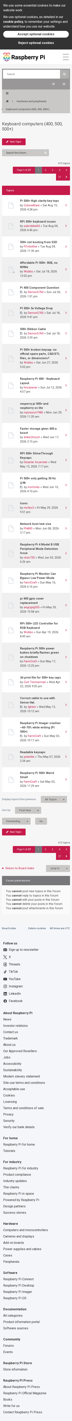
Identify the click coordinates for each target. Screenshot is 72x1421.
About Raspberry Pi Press (21, 1387)
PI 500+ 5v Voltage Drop (36, 308)
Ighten (32, 706)
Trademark (10, 1038)
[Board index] (7, 101)
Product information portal (21, 1322)
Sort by (16, 810)
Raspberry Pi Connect (18, 1279)
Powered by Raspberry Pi (21, 1200)
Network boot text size (35, 523)
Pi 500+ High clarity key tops (39, 200)
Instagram (16, 986)
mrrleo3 (29, 507)
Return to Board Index (20, 868)
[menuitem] (64, 84)
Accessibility (12, 1064)
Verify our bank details (19, 1127)
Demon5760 (36, 292)
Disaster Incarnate (35, 462)
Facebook (16, 1001)
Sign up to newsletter (24, 950)
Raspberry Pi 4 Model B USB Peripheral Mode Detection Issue (39, 549)
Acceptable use (14, 1089)
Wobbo (28, 271)
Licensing (10, 1102)
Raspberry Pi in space (18, 1193)
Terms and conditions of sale (23, 1108)
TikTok (13, 972)
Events (8, 1352)
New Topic (15, 141)
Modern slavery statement (21, 1076)
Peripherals (11, 1262)
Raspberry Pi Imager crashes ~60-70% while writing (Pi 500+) (40, 727)
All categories (13, 1315)
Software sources (15, 1328)
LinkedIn (15, 994)
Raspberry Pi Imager (17, 1292)
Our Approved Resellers (20, 1051)
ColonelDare (32, 205)
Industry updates (15, 1181)
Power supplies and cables (22, 1249)
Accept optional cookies (36, 34)
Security (9, 1121)
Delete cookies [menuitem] (37, 928)
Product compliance (17, 1174)
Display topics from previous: (29, 799)
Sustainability (12, 1070)
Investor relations (15, 1026)
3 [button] (52, 170)
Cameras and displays (18, 1236)
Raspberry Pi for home (19, 1144)
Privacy (8, 1114)
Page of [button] (24, 170)
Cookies (9, 1095)
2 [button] (45, 170)
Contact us (10, 1032)
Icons (24, 503)
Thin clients (11, 1187)
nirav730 (29, 557)
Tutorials (9, 1151)
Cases (7, 1255)
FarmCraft (30, 582)
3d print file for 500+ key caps (40, 677)
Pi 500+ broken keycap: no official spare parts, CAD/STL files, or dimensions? (40, 354)
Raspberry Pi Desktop (18, 1285)
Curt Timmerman (35, 682)
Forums (8, 1346)
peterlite (29, 756)
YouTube (15, 979)
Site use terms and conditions (24, 1083)
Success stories (14, 1212)
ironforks (34, 487)
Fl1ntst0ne (30, 246)
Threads (14, 964)
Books (7, 1399)
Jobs (6, 1057)
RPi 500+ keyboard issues (38, 221)
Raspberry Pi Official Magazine (24, 1393)
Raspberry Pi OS (14, 1298)
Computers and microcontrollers (25, 1230)
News (7, 1019)
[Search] (64, 74)
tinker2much (32, 437)
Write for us (11, 1406)
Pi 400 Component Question (39, 287)
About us (9, 1045)
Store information (15, 1369)
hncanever (30, 387)
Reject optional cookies (36, 43)
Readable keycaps (32, 752)
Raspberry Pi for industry (20, 1168)
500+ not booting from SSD (38, 242)
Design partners (14, 1206)
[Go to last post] (66, 206)
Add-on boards (13, 1243)
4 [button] (59, 170)
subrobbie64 (32, 225)
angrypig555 (32, 607)
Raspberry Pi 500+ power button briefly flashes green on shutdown (39, 653)
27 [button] (59, 177)
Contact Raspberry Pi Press (22, 1412)
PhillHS (28, 528)
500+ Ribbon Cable (33, 329)
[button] (66, 177)
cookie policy (13, 22)
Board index (9, 928)
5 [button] (66, 170)
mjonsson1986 (33, 412)
